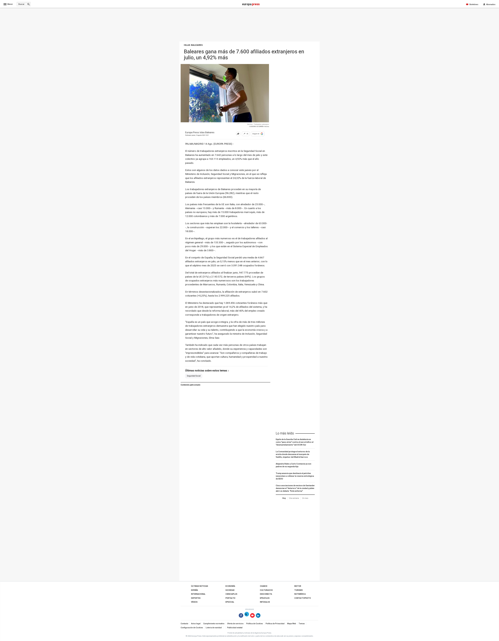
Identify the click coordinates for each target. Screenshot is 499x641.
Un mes (305, 498)
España (194, 590)
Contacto (184, 623)
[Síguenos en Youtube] (252, 616)
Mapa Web (291, 623)
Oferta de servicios (235, 623)
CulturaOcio (266, 590)
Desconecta (266, 594)
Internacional (198, 594)
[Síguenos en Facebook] (241, 616)
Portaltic (230, 598)
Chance (263, 586)
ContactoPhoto (302, 598)
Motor (297, 586)
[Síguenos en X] (246, 616)
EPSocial (229, 602)
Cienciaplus (231, 594)
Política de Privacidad (275, 623)
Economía (230, 586)
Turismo (298, 590)
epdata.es (265, 598)
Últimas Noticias (199, 586)
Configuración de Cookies (192, 627)
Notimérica (300, 594)
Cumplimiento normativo (213, 623)
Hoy (284, 498)
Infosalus (265, 602)
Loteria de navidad (214, 627)
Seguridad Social (194, 376)
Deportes (196, 598)
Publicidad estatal (234, 627)
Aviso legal (196, 623)
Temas (302, 623)
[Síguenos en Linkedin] (258, 616)
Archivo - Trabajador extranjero (258, 124)
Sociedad (230, 590)
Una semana (294, 498)
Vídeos (194, 602)
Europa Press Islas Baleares (199, 132)
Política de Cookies (254, 623)
